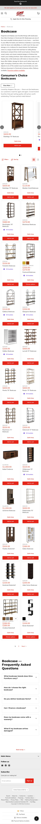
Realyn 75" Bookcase (29, 390)
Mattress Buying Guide (31, 800)
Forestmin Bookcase (8, 266)
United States (19, 790)
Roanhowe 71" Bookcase (7, 431)
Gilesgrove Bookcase (29, 312)
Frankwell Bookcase (29, 272)
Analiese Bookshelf (8, 628)
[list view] (38, 160)
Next (23, 646)
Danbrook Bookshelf (9, 585)
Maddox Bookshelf (8, 549)
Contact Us (22, 796)
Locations (30, 796)
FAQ (22, 800)
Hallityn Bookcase (8, 351)
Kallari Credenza (7, 469)
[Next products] (39, 127)
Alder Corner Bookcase (30, 585)
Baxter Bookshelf (28, 626)
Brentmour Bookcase (29, 224)
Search (8, 796)
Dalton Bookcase (28, 549)
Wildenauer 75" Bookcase (28, 470)
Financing (20, 798)
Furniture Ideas (29, 798)
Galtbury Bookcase (8, 312)
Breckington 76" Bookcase (7, 225)
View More (6, 85)
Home (3, 27)
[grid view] (34, 160)
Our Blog (32, 802)
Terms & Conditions (10, 798)
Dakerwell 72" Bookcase (30, 430)
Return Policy (5, 800)
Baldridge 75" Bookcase (11, 137)
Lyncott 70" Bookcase (29, 351)
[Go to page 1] (19, 155)
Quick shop (17, 141)
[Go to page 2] (21, 155)
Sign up (29, 781)
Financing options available (16, 70)
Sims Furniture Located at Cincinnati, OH (17, 802)
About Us (14, 796)
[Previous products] (2, 127)
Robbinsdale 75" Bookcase (28, 511)
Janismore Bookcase (8, 511)
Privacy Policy (14, 800)
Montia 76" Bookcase (9, 390)
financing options (17, 712)
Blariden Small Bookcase (30, 188)
